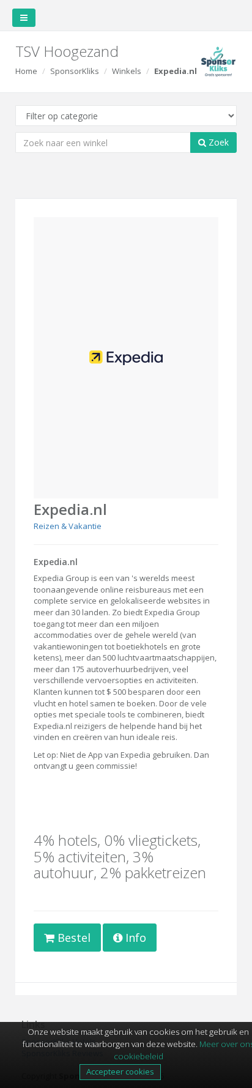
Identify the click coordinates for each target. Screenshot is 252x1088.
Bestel (72, 937)
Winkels (126, 70)
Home (26, 70)
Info (134, 937)
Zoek (217, 142)
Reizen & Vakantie (68, 525)
